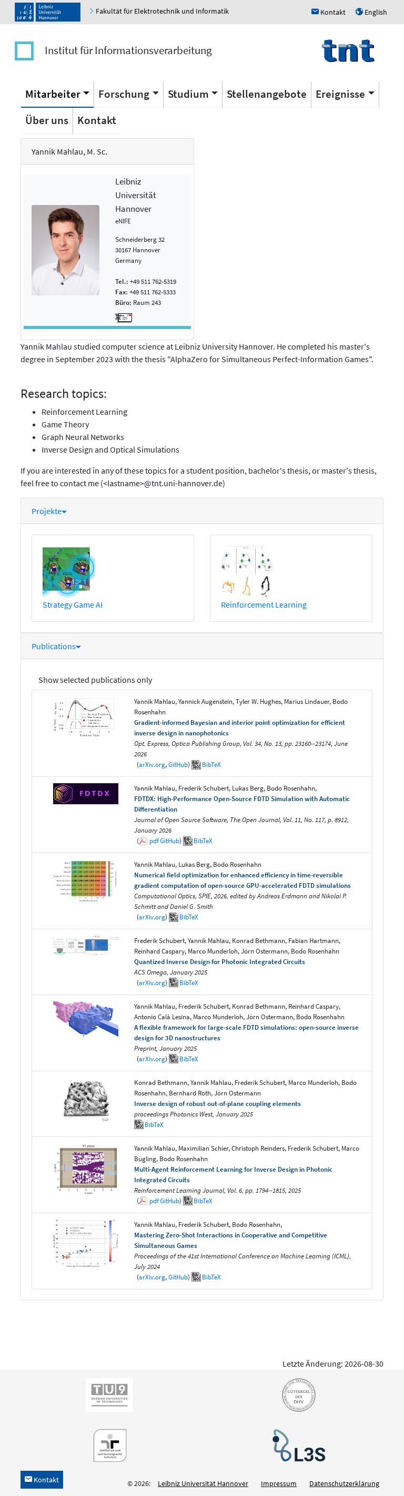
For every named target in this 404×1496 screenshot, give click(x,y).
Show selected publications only (95, 679)
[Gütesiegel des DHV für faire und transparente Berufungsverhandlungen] (297, 1394)
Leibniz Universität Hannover (203, 1483)
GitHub (178, 764)
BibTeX (211, 764)
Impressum (279, 1483)
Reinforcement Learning (264, 604)
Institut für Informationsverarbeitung (128, 50)
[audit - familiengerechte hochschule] (107, 1444)
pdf (154, 840)
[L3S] (296, 1444)
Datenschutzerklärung (344, 1483)
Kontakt (96, 120)
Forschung (123, 94)
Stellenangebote (267, 94)
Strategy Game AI (73, 604)
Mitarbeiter (52, 94)
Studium (188, 94)
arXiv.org (152, 764)
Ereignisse (340, 94)
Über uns (46, 120)
